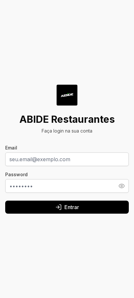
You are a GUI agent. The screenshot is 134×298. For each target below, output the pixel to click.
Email (11, 147)
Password (16, 174)
